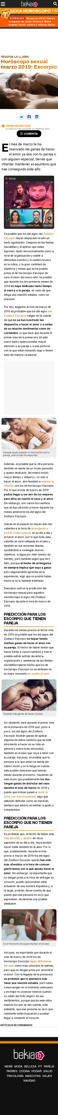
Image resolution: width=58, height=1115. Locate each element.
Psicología (15, 1076)
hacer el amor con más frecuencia (26, 794)
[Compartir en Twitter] (21, 117)
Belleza (30, 1066)
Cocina (24, 1071)
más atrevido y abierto (18, 838)
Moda (18, 1066)
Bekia (30, 11)
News (9, 1066)
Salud (47, 1071)
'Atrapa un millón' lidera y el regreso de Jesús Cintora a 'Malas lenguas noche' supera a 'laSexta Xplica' (32, 21)
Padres (12, 1071)
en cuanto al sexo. (39, 674)
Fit (40, 1066)
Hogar (37, 1071)
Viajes (47, 1076)
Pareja (49, 1066)
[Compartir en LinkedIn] (37, 117)
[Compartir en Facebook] (29, 117)
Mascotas (33, 1076)
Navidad (29, 1080)
